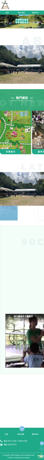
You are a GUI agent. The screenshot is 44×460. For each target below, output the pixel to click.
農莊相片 (35, 12)
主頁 (7, 12)
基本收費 (21, 12)
